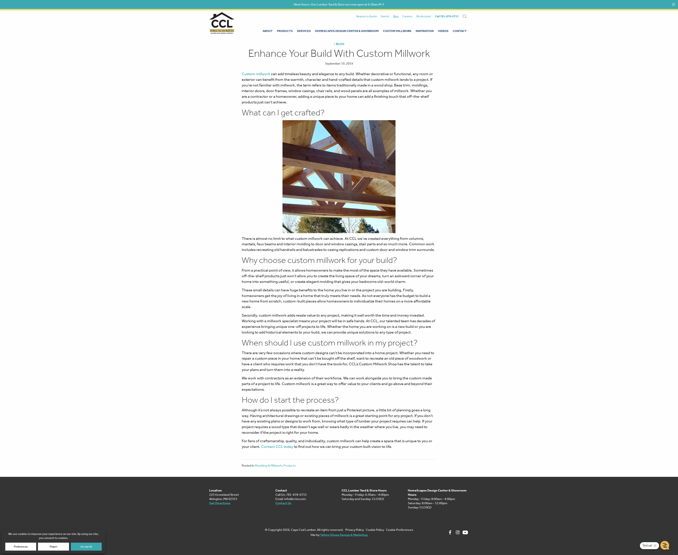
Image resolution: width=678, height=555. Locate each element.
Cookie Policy (375, 530)
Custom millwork (256, 74)
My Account (423, 16)
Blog (396, 16)
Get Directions (219, 503)
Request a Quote (366, 16)
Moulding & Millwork (268, 465)
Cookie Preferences (399, 530)
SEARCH (465, 16)
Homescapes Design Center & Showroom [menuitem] (347, 31)
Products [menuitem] (285, 31)
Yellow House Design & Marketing (344, 535)
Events (385, 16)
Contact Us (283, 503)
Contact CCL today (277, 446)
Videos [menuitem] (443, 31)
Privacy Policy (354, 530)
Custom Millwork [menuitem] (397, 31)
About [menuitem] (268, 31)
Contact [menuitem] (460, 31)
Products (289, 465)
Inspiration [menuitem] (425, 31)
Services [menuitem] (304, 31)
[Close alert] (673, 4)
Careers (407, 16)
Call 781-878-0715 (447, 16)
